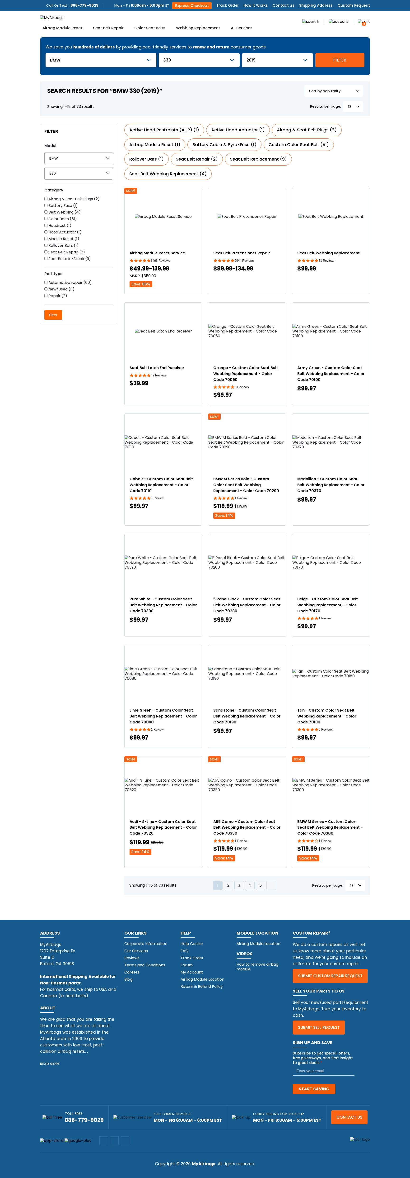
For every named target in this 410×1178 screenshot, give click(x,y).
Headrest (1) (59, 225)
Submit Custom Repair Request (330, 976)
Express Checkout (192, 5)
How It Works (255, 5)
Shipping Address (316, 5)
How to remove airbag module (257, 967)
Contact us (283, 5)
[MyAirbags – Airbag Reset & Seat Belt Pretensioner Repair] (52, 17)
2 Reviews (242, 387)
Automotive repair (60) (69, 282)
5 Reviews (326, 729)
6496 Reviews (160, 260)
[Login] (338, 21)
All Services (241, 28)
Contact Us (349, 1117)
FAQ (184, 951)
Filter (339, 60)
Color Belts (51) (62, 219)
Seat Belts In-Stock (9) (69, 258)
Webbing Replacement (198, 28)
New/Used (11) (61, 289)
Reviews (131, 958)
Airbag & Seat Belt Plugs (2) (73, 199)
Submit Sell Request (319, 1027)
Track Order (227, 5)
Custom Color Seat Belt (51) (299, 144)
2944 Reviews (244, 260)
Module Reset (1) (63, 239)
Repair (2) (57, 296)
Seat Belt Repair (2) (66, 252)
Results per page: (325, 106)
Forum (187, 965)
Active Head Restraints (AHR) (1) (164, 130)
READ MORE (50, 1064)
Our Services (136, 951)
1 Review (157, 498)
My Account (192, 972)
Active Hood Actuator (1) (238, 130)
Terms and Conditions (144, 965)
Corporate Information (145, 943)
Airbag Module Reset (62, 28)
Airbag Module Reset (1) (154, 144)
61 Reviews (327, 260)
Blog (128, 979)
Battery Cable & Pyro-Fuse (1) (224, 144)
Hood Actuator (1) (64, 232)
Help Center (192, 943)
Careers (132, 972)
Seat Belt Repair (108, 28)
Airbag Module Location (202, 979)
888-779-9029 (84, 5)
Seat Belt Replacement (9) (258, 159)
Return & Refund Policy (202, 986)
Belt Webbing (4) (64, 212)
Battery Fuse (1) (62, 205)
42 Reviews (159, 375)
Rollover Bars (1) (63, 245)
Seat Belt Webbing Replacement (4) (168, 174)
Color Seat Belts (149, 28)
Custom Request (354, 5)
